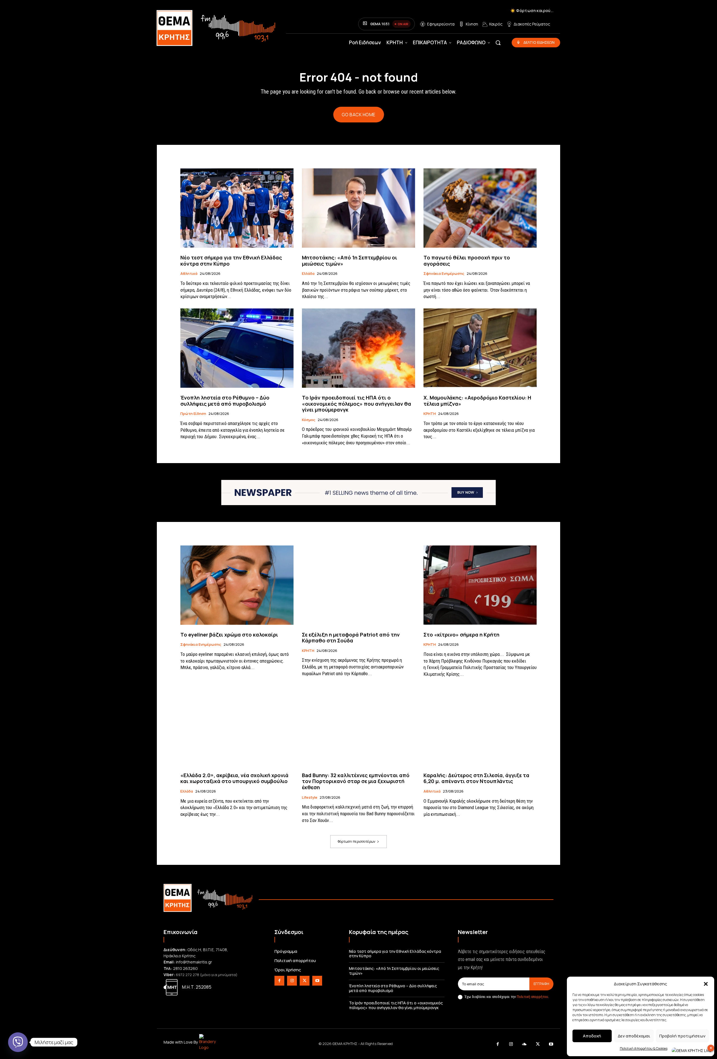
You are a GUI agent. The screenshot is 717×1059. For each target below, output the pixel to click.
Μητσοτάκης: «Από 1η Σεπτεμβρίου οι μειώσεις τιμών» (349, 260)
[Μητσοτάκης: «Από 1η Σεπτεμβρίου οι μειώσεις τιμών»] (358, 208)
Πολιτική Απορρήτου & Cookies (643, 1048)
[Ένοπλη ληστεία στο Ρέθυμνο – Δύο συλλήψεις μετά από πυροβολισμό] (237, 348)
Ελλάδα (308, 273)
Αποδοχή (592, 1036)
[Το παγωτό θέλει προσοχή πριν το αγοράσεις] (480, 208)
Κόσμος (308, 420)
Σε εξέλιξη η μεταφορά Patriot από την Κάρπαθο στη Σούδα (351, 637)
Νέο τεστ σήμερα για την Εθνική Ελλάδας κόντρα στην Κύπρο (231, 260)
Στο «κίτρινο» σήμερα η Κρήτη (461, 634)
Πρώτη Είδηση (193, 414)
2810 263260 (185, 968)
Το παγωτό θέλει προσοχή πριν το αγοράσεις (466, 260)
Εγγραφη (541, 983)
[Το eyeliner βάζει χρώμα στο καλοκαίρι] (237, 585)
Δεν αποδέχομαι (634, 1036)
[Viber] (18, 1042)
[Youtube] (317, 981)
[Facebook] (279, 981)
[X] (304, 981)
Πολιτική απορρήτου (532, 997)
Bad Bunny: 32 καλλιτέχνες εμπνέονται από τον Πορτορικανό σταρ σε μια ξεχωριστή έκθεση (355, 781)
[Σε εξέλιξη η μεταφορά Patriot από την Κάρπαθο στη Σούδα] (358, 585)
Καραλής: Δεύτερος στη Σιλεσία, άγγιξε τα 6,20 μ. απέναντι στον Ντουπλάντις (476, 778)
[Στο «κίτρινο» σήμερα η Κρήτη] (480, 585)
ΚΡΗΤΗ (429, 414)
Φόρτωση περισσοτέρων (356, 841)
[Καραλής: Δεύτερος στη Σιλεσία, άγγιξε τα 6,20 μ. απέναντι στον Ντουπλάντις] (480, 725)
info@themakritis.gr (194, 962)
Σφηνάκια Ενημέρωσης (443, 273)
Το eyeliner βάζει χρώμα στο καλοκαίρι (229, 634)
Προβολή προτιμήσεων (682, 1036)
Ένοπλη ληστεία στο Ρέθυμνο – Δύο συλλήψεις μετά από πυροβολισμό (224, 400)
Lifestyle (309, 797)
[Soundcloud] (524, 1044)
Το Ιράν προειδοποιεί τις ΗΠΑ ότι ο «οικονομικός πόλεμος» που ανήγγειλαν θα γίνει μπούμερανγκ (356, 403)
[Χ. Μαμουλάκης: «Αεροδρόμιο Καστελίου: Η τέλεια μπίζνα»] (480, 348)
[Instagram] (292, 981)
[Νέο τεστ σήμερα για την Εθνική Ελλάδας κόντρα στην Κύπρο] (237, 208)
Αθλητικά (188, 273)
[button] (706, 984)
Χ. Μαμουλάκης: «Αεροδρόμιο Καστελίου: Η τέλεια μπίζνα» (477, 400)
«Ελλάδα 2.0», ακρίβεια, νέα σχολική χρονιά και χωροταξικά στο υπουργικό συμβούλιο (234, 778)
